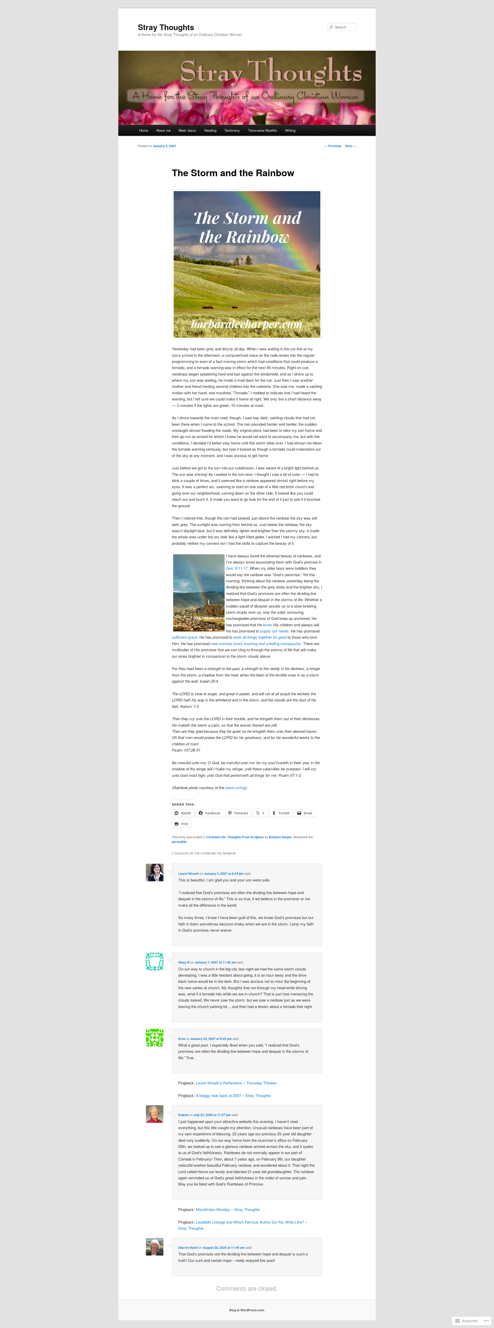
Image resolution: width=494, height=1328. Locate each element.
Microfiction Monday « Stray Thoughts (228, 1209)
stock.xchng (235, 787)
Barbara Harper (280, 837)
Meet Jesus (187, 130)
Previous (332, 146)
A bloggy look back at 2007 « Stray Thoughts (233, 1095)
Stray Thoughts (166, 26)
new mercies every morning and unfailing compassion (256, 643)
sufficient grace (184, 637)
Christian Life (216, 837)
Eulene (183, 1114)
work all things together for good (260, 637)
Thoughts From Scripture (245, 837)
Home (143, 130)
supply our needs (274, 631)
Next (350, 146)
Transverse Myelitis (262, 130)
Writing (290, 130)
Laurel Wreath (188, 873)
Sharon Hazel (188, 1247)
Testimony (232, 130)
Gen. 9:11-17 (237, 568)
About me (163, 130)
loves (267, 624)
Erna (181, 1038)
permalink (179, 841)
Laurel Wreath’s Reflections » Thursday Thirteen (236, 1082)
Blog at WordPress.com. (247, 1310)
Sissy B (184, 962)
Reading (210, 130)
